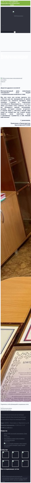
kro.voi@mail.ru (14, 1)
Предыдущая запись (6, 408)
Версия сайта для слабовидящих (10, 3)
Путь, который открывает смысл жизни (14, 445)
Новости (3, 81)
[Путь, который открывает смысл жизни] (15, 443)
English (12, 5)
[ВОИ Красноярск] (18, 16)
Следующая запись (6, 410)
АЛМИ (21, 480)
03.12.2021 (3, 80)
